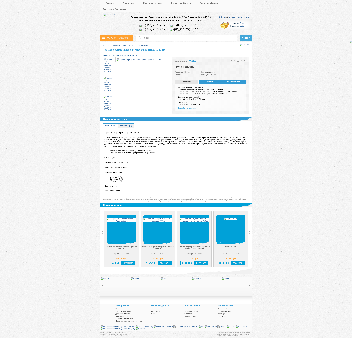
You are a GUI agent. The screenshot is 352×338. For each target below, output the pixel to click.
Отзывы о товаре (134, 55)
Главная (110, 3)
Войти (222, 17)
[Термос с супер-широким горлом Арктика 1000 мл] (139, 59)
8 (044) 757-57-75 (154, 25)
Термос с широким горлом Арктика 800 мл (121, 248)
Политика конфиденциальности (129, 321)
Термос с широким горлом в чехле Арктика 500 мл (230, 248)
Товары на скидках (191, 311)
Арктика (211, 72)
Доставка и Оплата (181, 3)
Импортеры (188, 314)
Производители (190, 316)
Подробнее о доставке (187, 108)
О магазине (128, 3)
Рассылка (222, 316)
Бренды (187, 309)
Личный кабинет (224, 309)
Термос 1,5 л (194, 247)
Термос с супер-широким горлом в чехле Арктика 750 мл (157, 248)
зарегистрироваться (239, 17)
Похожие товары (119, 55)
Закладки (222, 314)
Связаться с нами (157, 309)
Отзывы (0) (126, 125)
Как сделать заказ (152, 3)
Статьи (152, 314)
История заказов (224, 311)
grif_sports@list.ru (185, 29)
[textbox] (186, 38)
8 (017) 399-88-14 (186, 25)
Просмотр (128, 263)
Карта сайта (155, 311)
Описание (107, 55)
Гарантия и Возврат (210, 3)
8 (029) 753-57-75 (154, 29)
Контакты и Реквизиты (114, 9)
